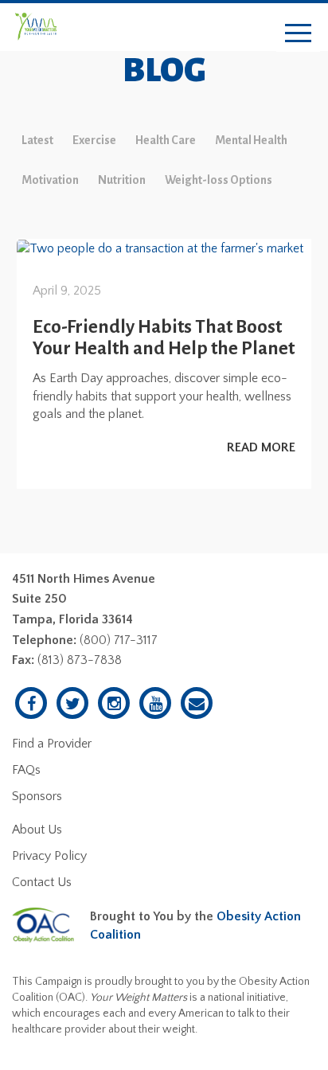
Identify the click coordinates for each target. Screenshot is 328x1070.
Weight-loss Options (218, 180)
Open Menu (298, 34)
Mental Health (251, 140)
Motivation (50, 180)
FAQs (26, 770)
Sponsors (37, 796)
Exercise (94, 140)
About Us (37, 829)
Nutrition (122, 180)
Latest (37, 140)
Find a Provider (52, 743)
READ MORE (261, 447)
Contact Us (42, 882)
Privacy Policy (49, 856)
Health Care (165, 140)
